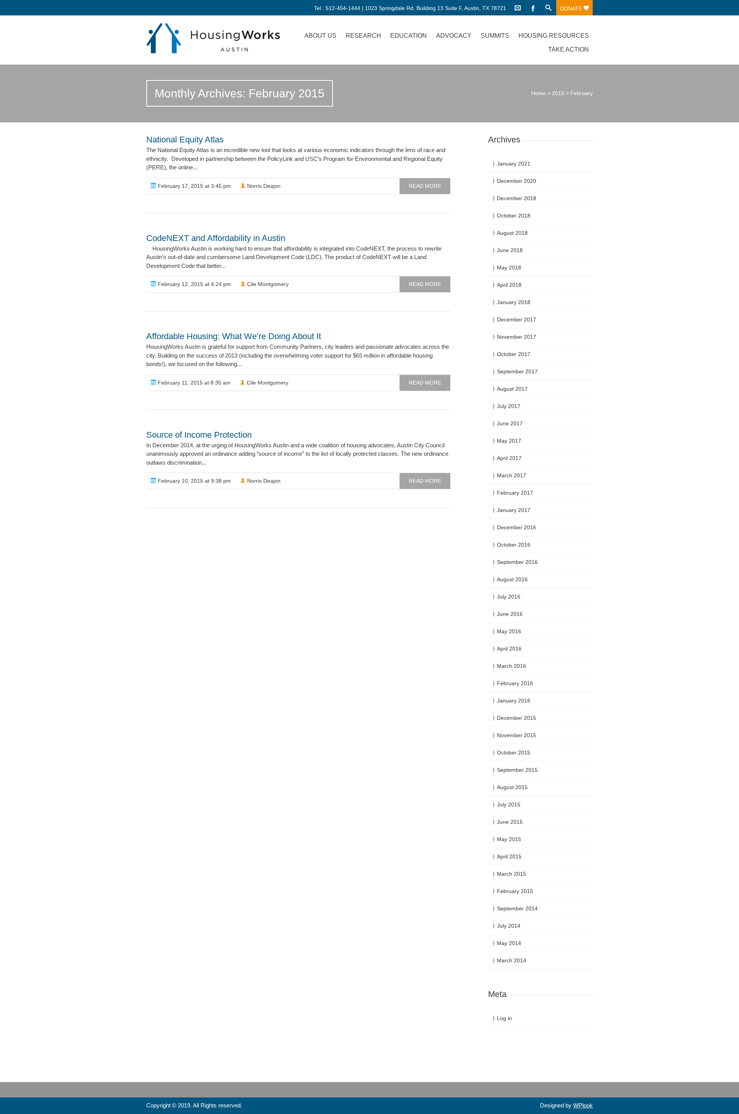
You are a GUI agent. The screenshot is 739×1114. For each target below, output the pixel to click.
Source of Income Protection (199, 435)
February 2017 (515, 493)
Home (538, 93)
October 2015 (513, 752)
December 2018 (516, 198)
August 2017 (512, 389)
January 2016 (513, 701)
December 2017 (516, 319)
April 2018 (509, 285)
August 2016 (512, 579)
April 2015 (509, 856)
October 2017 (513, 354)
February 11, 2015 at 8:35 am (193, 383)
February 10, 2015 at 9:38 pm (193, 481)
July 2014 (508, 926)
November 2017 (516, 337)
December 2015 (516, 718)
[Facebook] (533, 7)
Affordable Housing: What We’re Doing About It (233, 336)
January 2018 (513, 302)
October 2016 (513, 545)
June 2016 (510, 614)
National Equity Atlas (185, 139)
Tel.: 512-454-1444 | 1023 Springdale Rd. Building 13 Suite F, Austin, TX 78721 (410, 8)
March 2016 (511, 666)
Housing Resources (553, 35)
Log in (504, 1018)
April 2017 (509, 458)
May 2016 (509, 631)
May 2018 (509, 267)
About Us (320, 35)
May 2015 (509, 839)
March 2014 (511, 960)
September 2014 (517, 908)
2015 (558, 93)
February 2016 (515, 683)
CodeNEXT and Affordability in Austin (215, 238)
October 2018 (513, 215)
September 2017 (517, 371)
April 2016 (509, 649)
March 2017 (511, 475)
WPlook (583, 1105)
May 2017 (509, 441)
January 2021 (513, 164)
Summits (495, 35)
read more (425, 186)
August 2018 (512, 233)
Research (363, 35)
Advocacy (453, 35)
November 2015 (516, 735)
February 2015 (515, 891)
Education (408, 35)
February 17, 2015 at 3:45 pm (193, 186)
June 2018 (510, 250)
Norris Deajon (263, 186)
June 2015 (510, 822)
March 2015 (511, 874)
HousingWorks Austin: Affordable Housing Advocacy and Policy (213, 38)
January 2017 (513, 510)
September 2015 (517, 770)
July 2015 (508, 804)
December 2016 (516, 527)
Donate (572, 8)
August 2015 (512, 787)
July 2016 (508, 597)
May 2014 (509, 943)
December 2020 (516, 181)
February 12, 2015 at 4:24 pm (193, 284)
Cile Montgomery (267, 284)
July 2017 (508, 406)
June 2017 (510, 423)
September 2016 (517, 562)
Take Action (568, 49)
